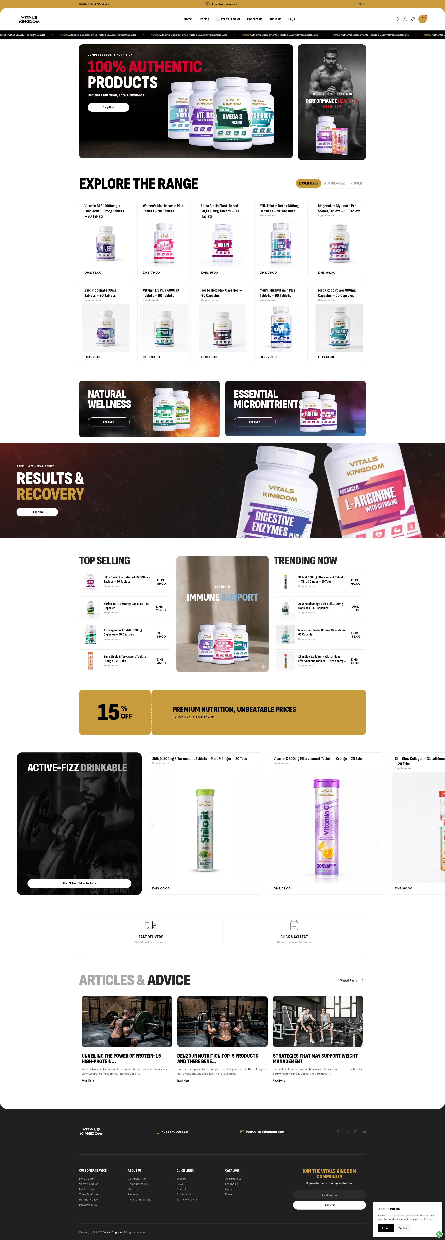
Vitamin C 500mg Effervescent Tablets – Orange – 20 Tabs (318, 758)
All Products (233, 1178)
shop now (254, 422)
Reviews (133, 1194)
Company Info (137, 1178)
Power (229, 1194)
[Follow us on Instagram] (355, 1131)
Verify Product (88, 1184)
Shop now (108, 107)
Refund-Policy (88, 1199)
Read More (88, 1080)
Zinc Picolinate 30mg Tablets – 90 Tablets (100, 293)
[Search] (397, 19)
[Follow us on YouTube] (364, 1131)
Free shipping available (225, 4)
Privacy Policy (88, 1204)
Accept (386, 1228)
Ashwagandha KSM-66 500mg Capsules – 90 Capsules (123, 632)
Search (181, 1178)
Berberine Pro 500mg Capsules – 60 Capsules (126, 606)
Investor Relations (139, 1199)
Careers (133, 1189)
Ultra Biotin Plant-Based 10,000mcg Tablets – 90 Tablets (220, 211)
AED (361, 4)
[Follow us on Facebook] (338, 1131)
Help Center (87, 1178)
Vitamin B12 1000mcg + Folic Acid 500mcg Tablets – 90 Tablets (104, 211)
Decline (402, 1228)
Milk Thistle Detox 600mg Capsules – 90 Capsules (279, 208)
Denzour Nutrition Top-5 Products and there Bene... (217, 1059)
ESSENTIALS (308, 183)
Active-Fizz (232, 1189)
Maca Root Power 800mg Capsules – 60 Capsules (337, 293)
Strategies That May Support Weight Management (315, 1059)
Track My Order (89, 1194)
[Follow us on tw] (346, 1131)
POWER (356, 183)
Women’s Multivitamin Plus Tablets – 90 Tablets (163, 208)
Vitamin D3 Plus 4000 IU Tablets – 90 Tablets (161, 293)
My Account (87, 1189)
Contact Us (183, 1194)
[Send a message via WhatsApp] (439, 1234)
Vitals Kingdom (112, 1232)
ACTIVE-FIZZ (334, 183)
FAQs (180, 1184)
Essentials (231, 1184)
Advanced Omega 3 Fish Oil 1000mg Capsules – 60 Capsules (320, 606)
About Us (182, 1189)
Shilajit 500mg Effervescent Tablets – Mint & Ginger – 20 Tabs (321, 579)
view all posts (348, 980)
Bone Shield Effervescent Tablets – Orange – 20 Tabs (126, 659)
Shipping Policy (138, 1184)
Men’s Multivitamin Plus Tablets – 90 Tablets (277, 293)
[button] (439, 823)
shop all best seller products (79, 883)
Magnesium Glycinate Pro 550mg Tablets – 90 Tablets (339, 208)
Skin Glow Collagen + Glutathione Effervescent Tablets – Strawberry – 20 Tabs (320, 659)
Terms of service (187, 1199)
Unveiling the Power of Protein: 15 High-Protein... (121, 1059)
